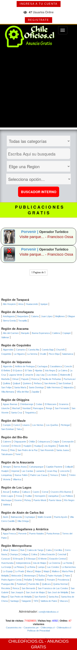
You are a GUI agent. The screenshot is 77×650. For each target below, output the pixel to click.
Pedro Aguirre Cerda (11, 579)
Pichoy (27, 500)
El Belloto (5, 370)
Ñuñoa (41, 575)
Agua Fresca (9, 533)
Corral (45, 492)
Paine (67, 575)
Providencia (63, 579)
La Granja (6, 567)
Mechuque (6, 500)
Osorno (18, 500)
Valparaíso (68, 387)
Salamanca (67, 354)
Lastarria (40, 471)
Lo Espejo (8, 571)
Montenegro (30, 575)
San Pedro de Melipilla (21, 596)
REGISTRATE (38, 19)
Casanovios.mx (14, 627)
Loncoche (65, 471)
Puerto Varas (55, 500)
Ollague (71, 316)
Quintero (27, 383)
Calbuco (26, 492)
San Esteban (64, 383)
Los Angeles (50, 446)
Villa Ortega (23, 521)
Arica (20, 304)
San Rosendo (47, 450)
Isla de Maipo (39, 563)
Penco (4, 450)
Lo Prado (19, 571)
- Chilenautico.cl (63, 627)
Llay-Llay (40, 375)
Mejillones (60, 316)
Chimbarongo (26, 404)
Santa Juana (62, 450)
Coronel (5, 446)
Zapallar (35, 391)
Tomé (18, 454)
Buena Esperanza (41, 333)
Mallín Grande (45, 517)
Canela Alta (33, 349)
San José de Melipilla (57, 592)
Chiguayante (20, 441)
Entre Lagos (7, 496)
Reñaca (38, 383)
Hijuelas (39, 370)
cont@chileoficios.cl (48, 612)
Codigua (24, 554)
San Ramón (40, 596)
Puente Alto (33, 584)
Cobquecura (44, 441)
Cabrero (7, 441)
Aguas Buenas (10, 404)
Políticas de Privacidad (38, 630)
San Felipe (6, 387)
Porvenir (22, 533)
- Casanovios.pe (30, 627)
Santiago (14, 601)
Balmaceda (16, 517)
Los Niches (38, 425)
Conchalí (61, 554)
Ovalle (43, 354)
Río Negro (69, 500)
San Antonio (50, 383)
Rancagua (38, 408)
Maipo (38, 571)
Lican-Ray (52, 471)
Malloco (56, 571)
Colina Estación (47, 554)
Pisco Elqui (54, 354)
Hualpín (5, 471)
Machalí (16, 408)
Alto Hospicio (9, 304)
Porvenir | (30, 232)
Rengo (49, 408)
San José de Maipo (35, 592)
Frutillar (28, 496)
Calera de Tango (35, 550)
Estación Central (57, 558)
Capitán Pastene (54, 466)
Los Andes (52, 375)
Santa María (20, 387)
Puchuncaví (70, 379)
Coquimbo (6, 354)
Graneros (64, 404)
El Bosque (31, 558)
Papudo (25, 379)
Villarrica (17, 479)
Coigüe (55, 441)
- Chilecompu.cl (47, 627)
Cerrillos (58, 550)
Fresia (19, 496)
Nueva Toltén (21, 475)
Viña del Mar (23, 391)
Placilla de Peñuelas (51, 379)
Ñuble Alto (63, 446)
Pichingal (65, 425)
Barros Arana (20, 466)
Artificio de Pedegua (25, 366)
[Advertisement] (38, 89)
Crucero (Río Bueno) (61, 492)
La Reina (30, 567)
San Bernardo (28, 588)
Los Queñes (52, 425)
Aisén (5, 517)
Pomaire (51, 579)
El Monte (42, 558)
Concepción (68, 441)
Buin (22, 550)
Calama (35, 316)
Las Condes (53, 567)
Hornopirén (40, 496)
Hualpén (27, 446)
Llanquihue (53, 496)
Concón (68, 366)
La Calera (62, 370)
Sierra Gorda (9, 320)
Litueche (5, 408)
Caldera (56, 333)
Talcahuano (7, 454)
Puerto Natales (36, 533)
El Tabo (28, 370)
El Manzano (50, 404)
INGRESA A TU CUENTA (38, 3)
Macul (30, 571)
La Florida (67, 563)
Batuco (14, 550)
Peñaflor (28, 579)
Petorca (35, 379)
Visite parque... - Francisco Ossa (46, 237)
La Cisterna (54, 563)
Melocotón (16, 575)
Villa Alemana (7, 391)
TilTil (35, 601)
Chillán (32, 441)
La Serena (32, 354)
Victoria (6, 479)
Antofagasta (9, 316)
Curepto (7, 425)
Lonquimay (6, 475)
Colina (34, 554)
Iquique (44, 304)
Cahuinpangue (36, 466)
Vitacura (64, 601)
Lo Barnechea (69, 567)
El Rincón (16, 446)
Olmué (15, 379)
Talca (19, 429)
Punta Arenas (53, 533)
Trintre (72, 475)
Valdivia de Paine (48, 601)
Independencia (23, 563)
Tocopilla (22, 320)
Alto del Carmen (11, 333)
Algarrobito (8, 349)
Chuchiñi (60, 349)
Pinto (12, 450)
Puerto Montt (39, 500)
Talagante (26, 601)
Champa (13, 554)
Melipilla (5, 575)
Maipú (46, 571)
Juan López (47, 316)
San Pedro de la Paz (27, 450)
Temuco (54, 475)
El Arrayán (18, 558)
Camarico (21, 349)
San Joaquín (17, 592)
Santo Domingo (36, 387)
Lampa (41, 567)
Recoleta (5, 588)
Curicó (16, 425)
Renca (16, 588)
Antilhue (16, 492)
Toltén (64, 475)
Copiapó (66, 333)
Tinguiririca (30, 412)
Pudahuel (21, 584)
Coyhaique (29, 517)
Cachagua (42, 366)
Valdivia (6, 504)
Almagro (7, 466)
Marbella (5, 379)
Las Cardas (27, 471)
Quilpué (16, 383)
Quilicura (46, 584)
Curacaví (5, 558)
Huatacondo (32, 304)
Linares (26, 425)
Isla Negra (50, 370)
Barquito (25, 333)
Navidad (26, 408)
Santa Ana (53, 596)
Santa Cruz (16, 412)
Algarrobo (8, 366)
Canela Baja (48, 349)
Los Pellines (67, 496)
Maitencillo (65, 375)
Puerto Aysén (60, 517)
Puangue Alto (7, 584)
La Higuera (19, 354)
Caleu (49, 550)
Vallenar (5, 337)
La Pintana (19, 567)
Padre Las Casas (39, 475)
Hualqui (37, 446)
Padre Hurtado (54, 575)
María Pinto (67, 571)
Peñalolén (39, 579)
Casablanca (56, 366)
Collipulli (69, 466)
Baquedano (23, 316)
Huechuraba (7, 563)
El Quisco (17, 370)
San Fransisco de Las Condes (53, 588)
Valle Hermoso (53, 387)
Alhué (5, 550)
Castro (36, 492)
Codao (39, 404)
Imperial (15, 471)
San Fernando (62, 408)
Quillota (6, 383)
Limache (29, 375)
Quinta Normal (60, 584)
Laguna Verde (15, 375)
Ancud (6, 492)
